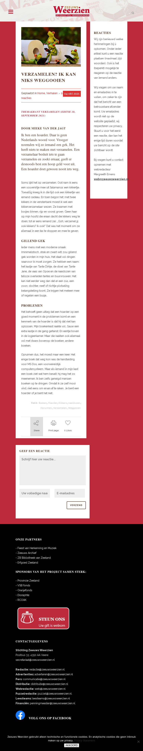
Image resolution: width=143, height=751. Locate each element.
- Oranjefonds (24, 590)
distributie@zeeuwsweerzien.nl (49, 684)
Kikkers (63, 403)
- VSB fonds (23, 585)
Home (41, 93)
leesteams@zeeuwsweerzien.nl (51, 698)
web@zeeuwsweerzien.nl (50, 688)
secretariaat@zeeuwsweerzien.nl (35, 659)
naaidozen (74, 403)
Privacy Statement (84, 740)
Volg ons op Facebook (50, 718)
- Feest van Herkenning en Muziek (36, 548)
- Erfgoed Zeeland (27, 562)
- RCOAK (21, 599)
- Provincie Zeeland (27, 580)
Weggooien (74, 408)
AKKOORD (72, 745)
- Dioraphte (22, 595)
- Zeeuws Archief (26, 552)
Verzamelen (60, 408)
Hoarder (52, 403)
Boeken (43, 403)
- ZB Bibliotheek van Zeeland (33, 557)
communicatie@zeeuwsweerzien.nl (44, 679)
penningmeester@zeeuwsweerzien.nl (52, 703)
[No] (138, 741)
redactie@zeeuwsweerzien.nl (47, 669)
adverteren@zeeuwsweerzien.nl (54, 674)
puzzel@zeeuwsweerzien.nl (55, 693)
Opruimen (46, 408)
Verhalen (52, 93)
